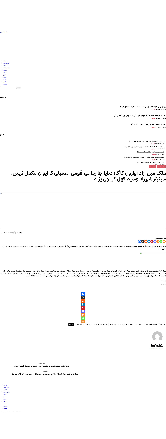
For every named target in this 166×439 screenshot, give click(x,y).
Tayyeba (19, 233)
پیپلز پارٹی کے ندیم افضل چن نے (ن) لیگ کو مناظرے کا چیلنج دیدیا (143, 106)
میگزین (5, 82)
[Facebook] (138, 187)
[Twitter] (144, 187)
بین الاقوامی (6, 65)
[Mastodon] (154, 241)
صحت (4, 79)
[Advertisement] (83, 46)
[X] (142, 241)
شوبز (4, 75)
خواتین (5, 84)
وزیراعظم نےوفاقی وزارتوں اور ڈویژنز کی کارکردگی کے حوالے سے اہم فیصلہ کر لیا (144, 157)
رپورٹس (5, 70)
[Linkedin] (148, 241)
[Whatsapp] (160, 241)
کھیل (4, 77)
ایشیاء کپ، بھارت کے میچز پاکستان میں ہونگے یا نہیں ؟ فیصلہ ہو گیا (42, 366)
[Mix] (157, 241)
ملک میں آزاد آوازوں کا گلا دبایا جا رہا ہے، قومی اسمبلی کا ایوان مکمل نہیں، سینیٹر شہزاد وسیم (137, 324)
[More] (163, 187)
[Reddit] (145, 241)
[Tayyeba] (14, 232)
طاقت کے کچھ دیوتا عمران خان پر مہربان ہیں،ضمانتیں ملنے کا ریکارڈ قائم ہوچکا (45, 374)
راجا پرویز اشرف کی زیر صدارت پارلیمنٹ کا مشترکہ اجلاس (91, 324)
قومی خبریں (6, 63)
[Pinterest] (150, 187)
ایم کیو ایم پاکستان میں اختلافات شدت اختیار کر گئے (150, 162)
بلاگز (4, 72)
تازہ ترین (5, 61)
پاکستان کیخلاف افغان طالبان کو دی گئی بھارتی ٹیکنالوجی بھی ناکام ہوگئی (140, 115)
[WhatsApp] (157, 187)
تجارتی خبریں (6, 68)
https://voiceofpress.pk (156, 349)
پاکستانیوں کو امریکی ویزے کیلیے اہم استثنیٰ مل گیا (148, 124)
